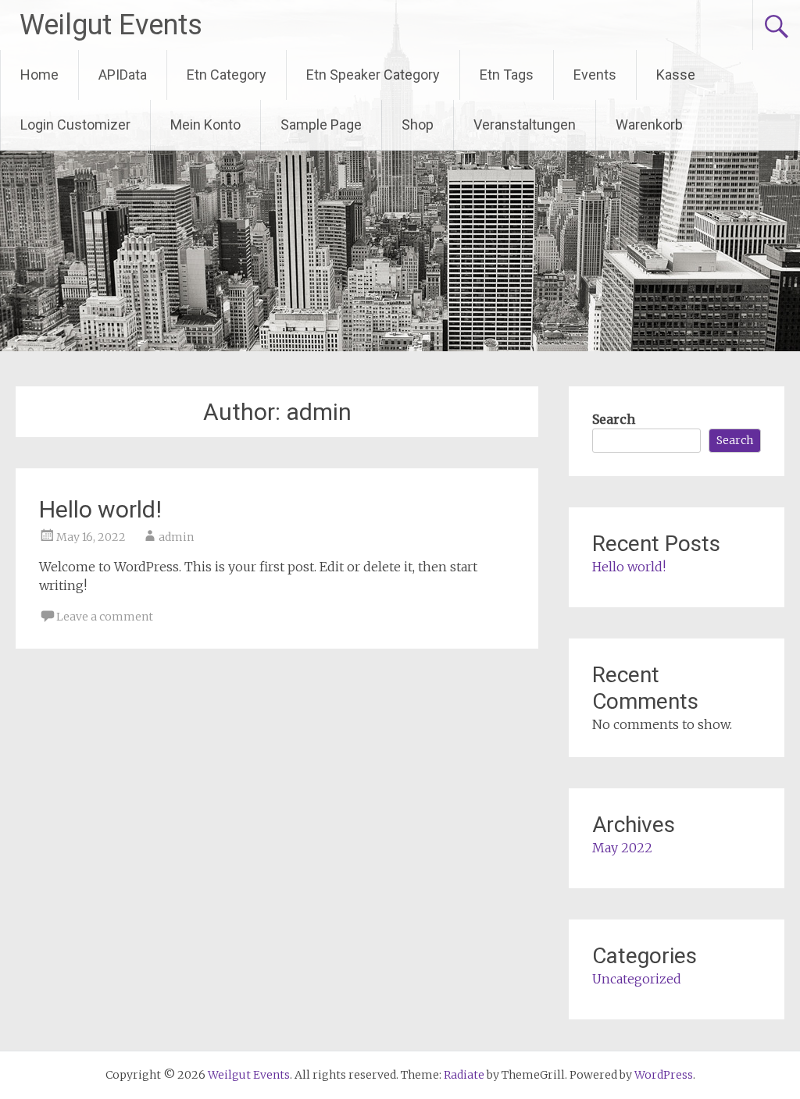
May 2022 (622, 847)
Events (594, 74)
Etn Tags (507, 74)
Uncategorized (636, 979)
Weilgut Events (111, 25)
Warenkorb (649, 124)
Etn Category (226, 74)
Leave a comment (104, 617)
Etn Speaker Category (373, 74)
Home (39, 74)
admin (176, 537)
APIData (122, 74)
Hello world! (100, 509)
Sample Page (321, 124)
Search (613, 419)
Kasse (675, 74)
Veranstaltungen (524, 124)
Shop (418, 124)
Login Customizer (75, 124)
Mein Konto (205, 124)
